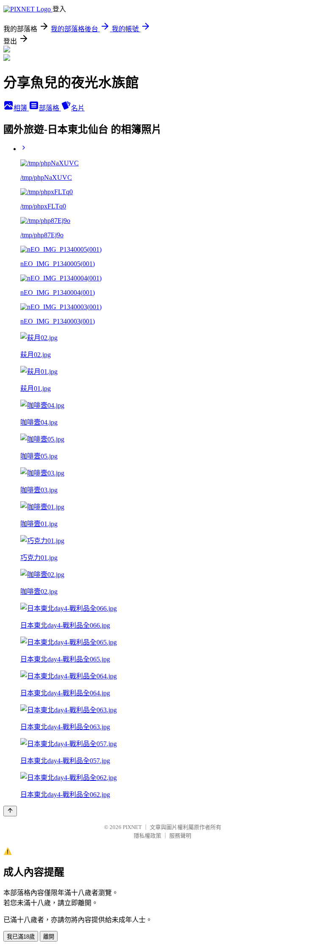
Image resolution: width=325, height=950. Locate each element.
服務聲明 (180, 835)
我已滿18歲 (21, 937)
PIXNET (132, 827)
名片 (78, 108)
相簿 (21, 108)
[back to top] (10, 811)
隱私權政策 (147, 835)
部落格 (50, 108)
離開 (48, 937)
